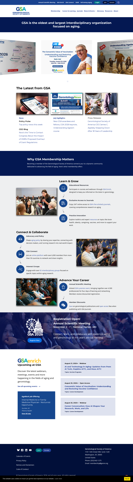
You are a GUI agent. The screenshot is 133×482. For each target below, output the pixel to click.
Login (97, 2)
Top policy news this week (31, 124)
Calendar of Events (23, 456)
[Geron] (21, 11)
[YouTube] (30, 450)
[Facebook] (23, 450)
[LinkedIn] (27, 450)
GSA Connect (70, 2)
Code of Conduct (22, 469)
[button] (26, 62)
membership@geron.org (99, 463)
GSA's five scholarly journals (100, 204)
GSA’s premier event (82, 288)
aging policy (35, 240)
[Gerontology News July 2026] (66, 103)
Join (105, 2)
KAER (77, 2)
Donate (112, 2)
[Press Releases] (101, 103)
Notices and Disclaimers (25, 465)
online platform (38, 255)
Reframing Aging (86, 2)
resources (93, 219)
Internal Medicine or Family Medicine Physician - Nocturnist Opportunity (36, 402)
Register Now (34, 340)
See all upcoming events (28, 386)
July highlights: (59, 118)
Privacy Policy (21, 460)
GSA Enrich (60, 2)
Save (71, 306)
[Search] (118, 2)
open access (104, 306)
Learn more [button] (58, 478)
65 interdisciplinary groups (50, 270)
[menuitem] (56, 11)
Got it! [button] (127, 478)
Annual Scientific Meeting (46, 2)
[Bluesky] (18, 450)
